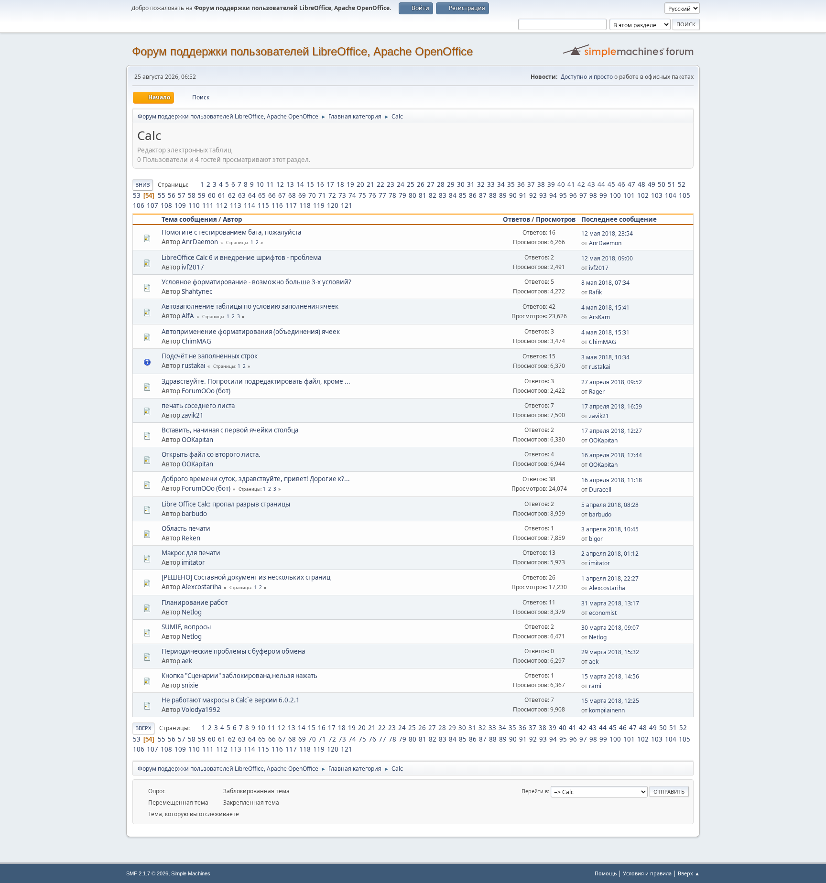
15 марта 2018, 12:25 (610, 701)
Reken (191, 538)
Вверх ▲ (689, 873)
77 (382, 195)
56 (171, 195)
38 (541, 184)
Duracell (600, 489)
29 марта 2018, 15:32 (610, 652)
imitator (193, 562)
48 (641, 184)
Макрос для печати (191, 553)
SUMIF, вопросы (186, 627)
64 (252, 195)
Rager (597, 392)
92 (533, 195)
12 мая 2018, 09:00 (607, 258)
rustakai (193, 365)
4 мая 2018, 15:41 (605, 307)
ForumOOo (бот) (206, 391)
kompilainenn (607, 710)
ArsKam (599, 317)
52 (681, 184)
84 (452, 195)
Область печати (186, 528)
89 (503, 195)
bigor (596, 539)
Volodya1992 (201, 709)
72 (332, 195)
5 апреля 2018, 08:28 (610, 505)
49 (651, 184)
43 (591, 184)
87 (483, 195)
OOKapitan (197, 439)
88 (493, 195)
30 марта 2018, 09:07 (610, 628)
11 (270, 184)
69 (302, 195)
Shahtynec (197, 291)
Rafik (595, 292)
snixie (190, 685)
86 (473, 195)
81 (422, 195)
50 (661, 184)
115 (263, 205)
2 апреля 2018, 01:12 (610, 553)
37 (531, 184)
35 (511, 184)
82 (432, 195)
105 (684, 195)
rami (595, 686)
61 (222, 195)
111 (208, 205)
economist (603, 613)
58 (192, 195)
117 (291, 205)
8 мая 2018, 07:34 (605, 283)
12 (280, 184)
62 (232, 195)
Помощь (606, 873)
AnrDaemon (200, 241)
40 (561, 184)
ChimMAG (196, 341)
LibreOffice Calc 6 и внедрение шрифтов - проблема (241, 257)
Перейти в (535, 791)
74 (352, 195)
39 (551, 184)
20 (360, 184)
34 (501, 184)
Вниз (142, 184)
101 (629, 195)
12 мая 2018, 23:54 (607, 233)
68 (292, 195)
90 (513, 195)
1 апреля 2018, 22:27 (610, 578)
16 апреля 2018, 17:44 (611, 455)
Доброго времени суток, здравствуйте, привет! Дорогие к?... (256, 478)
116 (277, 205)
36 (521, 184)
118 (305, 205)
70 (312, 195)
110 (194, 205)
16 (320, 184)
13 (290, 184)
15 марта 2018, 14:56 (610, 676)
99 (603, 195)
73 (342, 195)
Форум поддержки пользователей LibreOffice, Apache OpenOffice (302, 51)
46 (621, 184)
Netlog (192, 612)
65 (262, 195)
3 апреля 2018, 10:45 (610, 529)
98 (593, 195)
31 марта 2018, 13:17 (610, 603)
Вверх (143, 728)
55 (161, 195)
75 (362, 195)
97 (583, 195)
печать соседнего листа (198, 405)
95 (563, 195)
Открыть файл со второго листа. (211, 454)
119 (319, 205)
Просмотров (556, 219)
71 (322, 195)
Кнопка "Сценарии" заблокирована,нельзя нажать (239, 675)
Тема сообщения (189, 219)
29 (451, 184)
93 (543, 195)
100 (615, 195)
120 (332, 205)
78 (392, 195)
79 (402, 195)
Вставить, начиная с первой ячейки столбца (230, 430)
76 (372, 195)
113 (235, 205)
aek (187, 661)
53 (137, 195)
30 (461, 184)
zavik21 (193, 415)
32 (481, 184)
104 (670, 195)
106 (138, 205)
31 (471, 184)
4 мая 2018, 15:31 (605, 332)
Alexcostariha (201, 586)
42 (581, 184)
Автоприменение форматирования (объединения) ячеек (251, 331)
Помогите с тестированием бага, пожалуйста (231, 232)
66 (272, 195)
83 (442, 195)
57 (181, 195)
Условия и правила (647, 873)
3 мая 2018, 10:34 (605, 357)
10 (260, 184)
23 (390, 184)
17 (330, 184)
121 (346, 205)
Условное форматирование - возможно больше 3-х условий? (256, 282)
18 (340, 184)
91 (523, 195)
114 (249, 205)
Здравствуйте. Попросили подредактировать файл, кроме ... (256, 381)
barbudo (194, 513)
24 (400, 184)
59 (202, 195)
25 (410, 184)
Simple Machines (190, 873)
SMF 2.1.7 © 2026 (147, 873)
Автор (232, 219)
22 (380, 184)
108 (166, 205)
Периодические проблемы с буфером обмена (233, 651)
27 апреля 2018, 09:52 (611, 382)
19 (350, 184)
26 (420, 184)
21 (370, 184)
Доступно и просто (587, 77)
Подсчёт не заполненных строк (210, 356)
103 (657, 195)
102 (643, 195)
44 (601, 184)
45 (611, 184)
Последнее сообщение (619, 219)
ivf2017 (193, 267)
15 (310, 184)
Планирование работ (195, 602)
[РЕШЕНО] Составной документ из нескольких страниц (246, 577)
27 (431, 184)
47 (631, 184)
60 (212, 195)
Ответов (516, 219)
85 (463, 195)
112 (222, 205)
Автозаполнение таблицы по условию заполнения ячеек (250, 306)
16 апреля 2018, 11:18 (611, 480)
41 (571, 184)
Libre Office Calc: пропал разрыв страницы (226, 504)
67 (282, 195)
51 (671, 184)
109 (180, 205)
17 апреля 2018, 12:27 (611, 431)
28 (441, 184)
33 (491, 184)
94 (553, 195)
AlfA (188, 316)
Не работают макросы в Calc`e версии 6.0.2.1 (231, 700)
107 (152, 205)
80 (412, 195)
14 (300, 184)
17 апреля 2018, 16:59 (611, 406)
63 (242, 195)
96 (573, 195)
